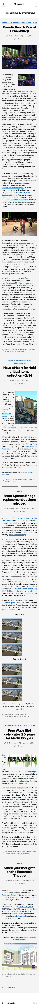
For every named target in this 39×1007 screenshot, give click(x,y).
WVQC (27, 854)
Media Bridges (30, 772)
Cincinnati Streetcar (18, 200)
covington (32, 349)
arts (6, 974)
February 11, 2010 (29, 380)
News (35, 22)
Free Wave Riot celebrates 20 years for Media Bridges (19, 734)
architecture (9, 714)
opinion (7, 351)
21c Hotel (20, 288)
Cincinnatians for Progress (13, 188)
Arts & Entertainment (11, 22)
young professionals (17, 351)
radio (23, 854)
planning (16, 716)
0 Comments (20, 383)
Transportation (19, 363)
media (29, 851)
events (31, 479)
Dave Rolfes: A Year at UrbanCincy (19, 29)
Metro (14, 481)
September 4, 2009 (28, 743)
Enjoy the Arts (29, 825)
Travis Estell (13, 743)
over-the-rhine (15, 854)
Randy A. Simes (14, 380)
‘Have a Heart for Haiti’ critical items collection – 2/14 (19, 371)
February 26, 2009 (29, 880)
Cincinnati (8, 349)
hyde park (8, 481)
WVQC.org (6, 839)
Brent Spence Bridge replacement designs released (19, 500)
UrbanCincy (19, 4)
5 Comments (20, 39)
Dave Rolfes (15, 36)
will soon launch (20, 781)
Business (26, 726)
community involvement (20, 349)
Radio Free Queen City (17, 783)
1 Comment (21, 511)
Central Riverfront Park (25, 285)
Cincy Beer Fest (22, 91)
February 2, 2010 (29, 508)
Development (26, 22)
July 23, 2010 (27, 36)
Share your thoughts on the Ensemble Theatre (19, 872)
